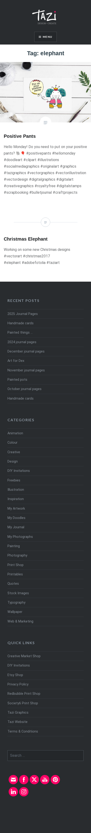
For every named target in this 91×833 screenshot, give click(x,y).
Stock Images (18, 593)
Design (12, 461)
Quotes (13, 584)
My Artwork (16, 509)
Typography (16, 603)
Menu (47, 36)
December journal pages (26, 351)
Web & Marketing (20, 621)
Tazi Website (17, 722)
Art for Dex (15, 361)
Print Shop (15, 565)
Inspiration (15, 499)
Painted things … (20, 333)
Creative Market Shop (24, 656)
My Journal (15, 527)
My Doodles (16, 518)
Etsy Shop (15, 675)
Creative (13, 452)
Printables (15, 574)
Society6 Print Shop (22, 703)
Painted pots (17, 380)
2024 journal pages (21, 342)
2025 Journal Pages (22, 314)
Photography (17, 555)
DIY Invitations (18, 471)
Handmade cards (20, 323)
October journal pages (24, 389)
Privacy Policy (17, 684)
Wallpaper (14, 612)
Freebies (13, 480)
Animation (15, 433)
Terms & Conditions (22, 731)
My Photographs (20, 537)
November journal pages (26, 370)
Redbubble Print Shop (23, 694)
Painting (13, 546)
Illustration (15, 490)
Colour (12, 443)
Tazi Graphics (17, 713)
